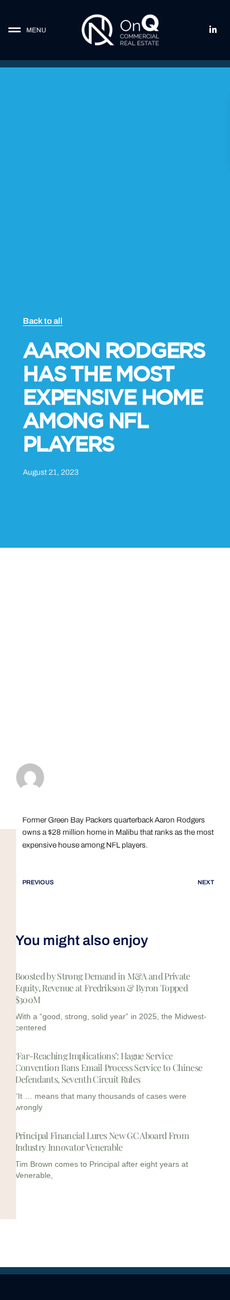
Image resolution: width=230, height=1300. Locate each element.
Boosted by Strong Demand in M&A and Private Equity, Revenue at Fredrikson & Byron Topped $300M (102, 987)
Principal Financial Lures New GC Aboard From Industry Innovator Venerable (102, 1141)
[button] (35, 30)
